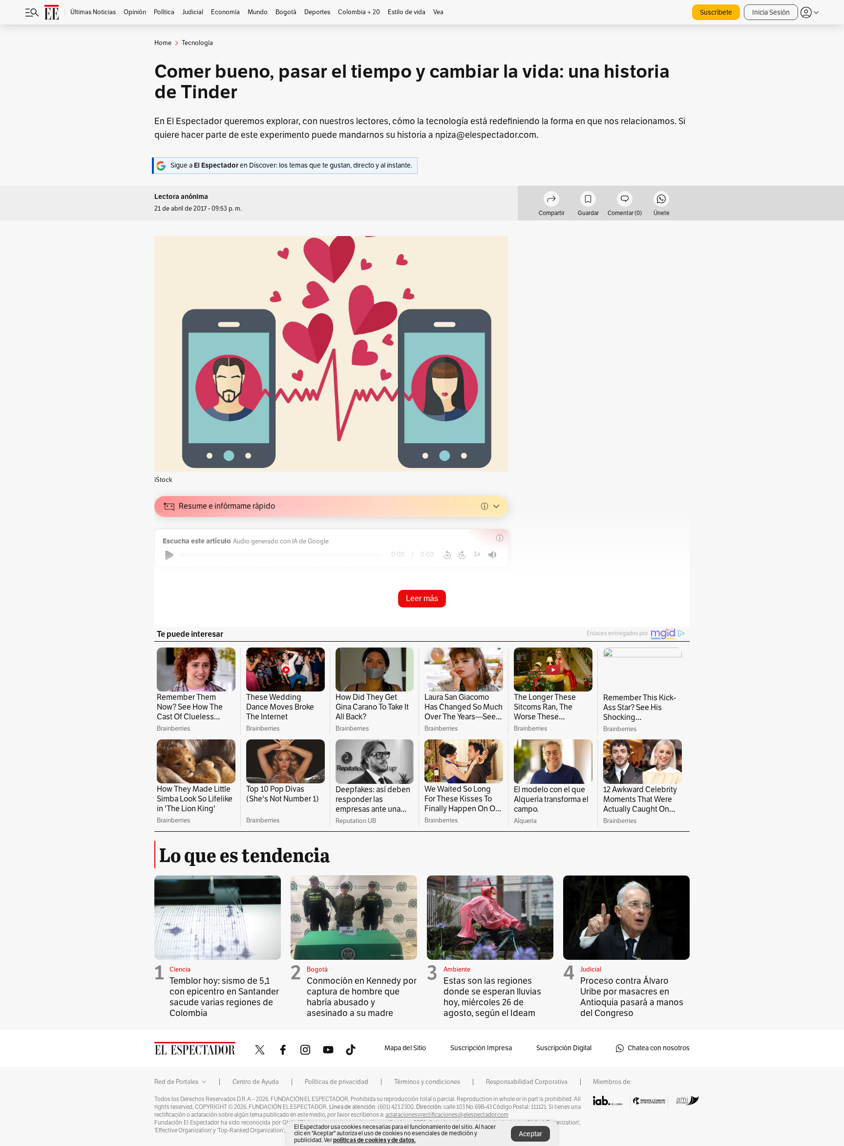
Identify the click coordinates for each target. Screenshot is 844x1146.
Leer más (422, 598)
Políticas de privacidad (336, 1082)
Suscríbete (716, 12)
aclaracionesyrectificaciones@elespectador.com (446, 1114)
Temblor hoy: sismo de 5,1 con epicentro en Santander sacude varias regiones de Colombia (224, 996)
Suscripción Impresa (481, 1048)
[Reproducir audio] (169, 555)
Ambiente (456, 969)
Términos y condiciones (427, 1082)
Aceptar (530, 1134)
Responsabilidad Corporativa (527, 1082)
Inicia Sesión (771, 12)
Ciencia (179, 969)
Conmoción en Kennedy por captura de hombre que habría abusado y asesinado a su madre (362, 996)
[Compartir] (551, 200)
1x (477, 554)
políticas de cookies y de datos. (374, 1140)
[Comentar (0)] (625, 200)
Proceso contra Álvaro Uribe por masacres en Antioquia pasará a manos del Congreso (631, 996)
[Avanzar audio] (462, 555)
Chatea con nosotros (659, 1048)
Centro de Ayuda (255, 1082)
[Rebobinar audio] (447, 555)
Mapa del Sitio (405, 1048)
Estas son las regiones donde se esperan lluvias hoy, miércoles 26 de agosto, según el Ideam (492, 996)
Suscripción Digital (563, 1048)
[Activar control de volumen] (492, 555)
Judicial (590, 969)
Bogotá (317, 969)
